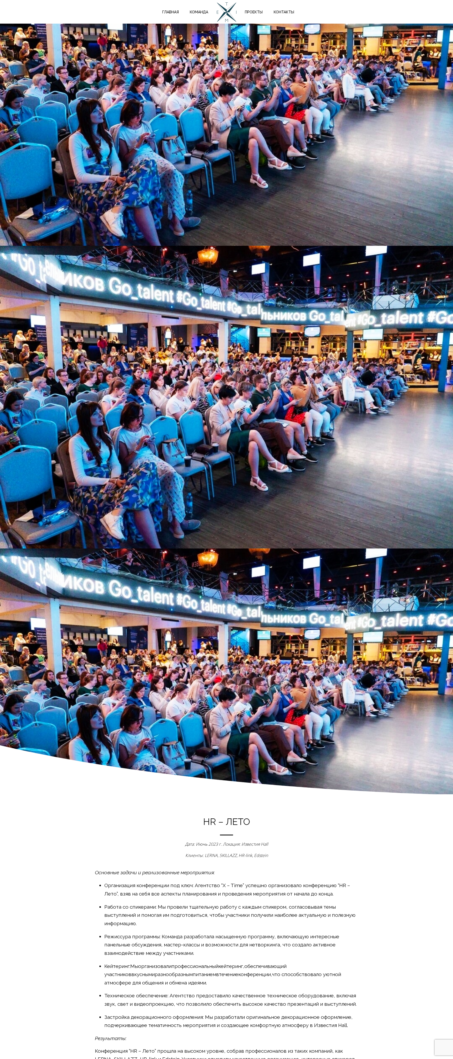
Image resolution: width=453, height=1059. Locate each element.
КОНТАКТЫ (284, 12)
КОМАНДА (199, 12)
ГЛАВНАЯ (170, 12)
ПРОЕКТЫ (254, 12)
